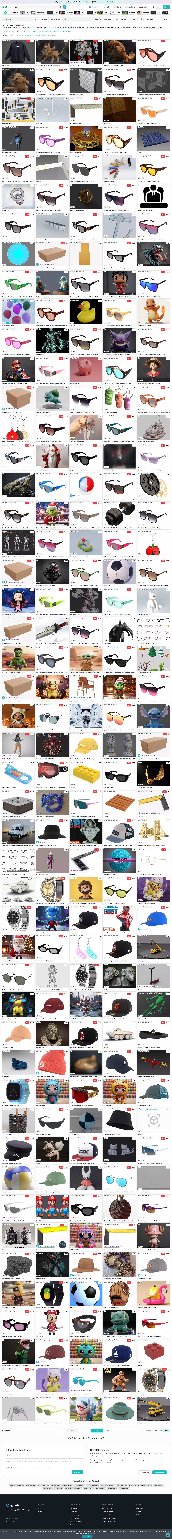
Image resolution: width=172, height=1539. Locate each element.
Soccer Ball (107, 585)
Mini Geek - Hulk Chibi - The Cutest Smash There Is (14, 672)
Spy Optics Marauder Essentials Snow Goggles (81, 1105)
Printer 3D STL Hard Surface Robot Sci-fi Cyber (14, 556)
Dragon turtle (5, 1076)
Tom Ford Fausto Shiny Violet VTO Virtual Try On (48, 152)
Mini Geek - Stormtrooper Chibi (78, 730)
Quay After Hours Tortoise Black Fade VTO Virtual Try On (16, 528)
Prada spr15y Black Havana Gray (78, 1221)
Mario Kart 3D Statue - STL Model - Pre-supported (14, 383)
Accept (87, 1536)
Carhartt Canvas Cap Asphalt (145, 1278)
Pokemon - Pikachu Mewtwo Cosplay (45, 1394)
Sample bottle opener (109, 181)
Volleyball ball (5, 1192)
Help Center (40, 1515)
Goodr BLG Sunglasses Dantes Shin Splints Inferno (151, 1336)
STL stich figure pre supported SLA (146, 730)
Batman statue (107, 643)
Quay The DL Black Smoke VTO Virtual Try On (115, 268)
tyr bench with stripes (41, 239)
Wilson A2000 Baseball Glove (111, 1307)
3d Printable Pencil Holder (9, 1134)
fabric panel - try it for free (76, 94)
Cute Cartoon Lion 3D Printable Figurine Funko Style (83, 903)
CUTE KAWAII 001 (108, 1105)
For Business (73, 1508)
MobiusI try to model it (76, 152)
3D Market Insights (107, 1512)
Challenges (138, 1511)
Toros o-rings (5, 210)
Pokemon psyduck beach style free (147, 1307)
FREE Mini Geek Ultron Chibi (77, 1018)
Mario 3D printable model (42, 1221)
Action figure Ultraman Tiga (43, 874)
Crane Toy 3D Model (143, 961)
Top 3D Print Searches (108, 1521)
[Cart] (153, 7)
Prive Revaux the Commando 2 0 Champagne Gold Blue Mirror (119, 1192)
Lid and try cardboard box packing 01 (147, 758)
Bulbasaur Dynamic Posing (43, 412)
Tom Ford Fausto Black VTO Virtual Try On (12, 239)
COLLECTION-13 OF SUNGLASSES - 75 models (149, 643)
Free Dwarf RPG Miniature (76, 614)
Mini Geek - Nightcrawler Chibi (43, 932)
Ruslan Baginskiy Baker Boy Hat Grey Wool (13, 1278)
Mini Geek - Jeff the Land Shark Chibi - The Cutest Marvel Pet (85, 1423)
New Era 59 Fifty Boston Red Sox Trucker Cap (115, 961)
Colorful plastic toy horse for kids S (79, 556)
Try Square (140, 816)
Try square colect (108, 1249)
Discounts (73, 1525)
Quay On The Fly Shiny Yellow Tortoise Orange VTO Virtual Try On (154, 585)
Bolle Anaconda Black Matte (43, 1134)
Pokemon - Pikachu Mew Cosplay (146, 903)
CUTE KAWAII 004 (74, 1365)
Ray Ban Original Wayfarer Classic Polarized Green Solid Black (119, 672)
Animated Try (40, 35)
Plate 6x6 (106, 816)
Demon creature (40, 354)
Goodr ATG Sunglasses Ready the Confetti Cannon (83, 816)
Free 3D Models (74, 1518)
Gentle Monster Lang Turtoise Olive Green (114, 903)
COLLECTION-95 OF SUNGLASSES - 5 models (13, 874)
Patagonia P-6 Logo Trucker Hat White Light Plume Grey (118, 845)
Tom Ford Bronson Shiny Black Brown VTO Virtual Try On (50, 94)
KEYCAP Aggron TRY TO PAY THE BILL (11, 94)
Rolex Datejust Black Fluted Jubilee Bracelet (149, 1394)
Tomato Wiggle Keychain (144, 556)
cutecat (106, 1163)
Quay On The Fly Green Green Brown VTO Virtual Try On (84, 585)
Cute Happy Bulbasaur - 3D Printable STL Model (116, 1336)
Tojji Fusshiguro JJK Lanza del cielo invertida (47, 643)
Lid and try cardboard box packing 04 (11, 701)
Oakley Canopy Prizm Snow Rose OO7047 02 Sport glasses (50, 787)
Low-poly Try (21, 35)
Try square (39, 181)
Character (56, 31)
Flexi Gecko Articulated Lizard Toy (78, 441)
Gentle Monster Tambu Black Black (45, 961)
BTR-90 (106, 1047)
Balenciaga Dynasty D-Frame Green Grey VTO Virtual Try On (119, 441)
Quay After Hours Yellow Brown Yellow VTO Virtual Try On (118, 325)
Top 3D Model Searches (109, 1518)
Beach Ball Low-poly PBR (76, 499)
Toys (39, 31)
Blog (38, 1508)
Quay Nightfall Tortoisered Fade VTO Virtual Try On (49, 210)
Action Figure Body (143, 1018)
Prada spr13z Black (108, 787)
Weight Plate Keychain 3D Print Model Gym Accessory (15, 441)
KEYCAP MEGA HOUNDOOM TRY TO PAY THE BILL (48, 65)
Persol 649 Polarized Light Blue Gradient (12, 1394)
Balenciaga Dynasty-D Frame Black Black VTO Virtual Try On (85, 239)
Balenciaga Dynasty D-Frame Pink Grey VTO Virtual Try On (50, 383)
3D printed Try (51, 35)
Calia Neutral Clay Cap (7, 1047)
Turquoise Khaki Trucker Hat (145, 1105)
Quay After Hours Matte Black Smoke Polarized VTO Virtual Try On (52, 672)
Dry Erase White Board (143, 1192)
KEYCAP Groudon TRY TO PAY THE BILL (114, 65)
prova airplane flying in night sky (146, 210)
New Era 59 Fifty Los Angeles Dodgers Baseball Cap (116, 1365)
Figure (68, 31)
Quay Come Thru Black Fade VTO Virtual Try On (82, 412)
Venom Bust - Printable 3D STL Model (45, 585)
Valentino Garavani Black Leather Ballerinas (149, 1047)
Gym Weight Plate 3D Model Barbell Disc (148, 499)
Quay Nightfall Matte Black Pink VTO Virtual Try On (116, 210)
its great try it (107, 123)
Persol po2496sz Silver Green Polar (45, 730)
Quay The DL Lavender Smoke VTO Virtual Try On (150, 470)
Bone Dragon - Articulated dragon (112, 1278)
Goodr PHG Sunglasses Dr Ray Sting (79, 1394)
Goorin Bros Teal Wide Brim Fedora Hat (114, 1423)
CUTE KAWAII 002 (40, 1105)
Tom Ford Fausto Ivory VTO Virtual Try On (148, 123)
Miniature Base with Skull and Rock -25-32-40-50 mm (83, 1076)
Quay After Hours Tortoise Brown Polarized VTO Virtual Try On (51, 325)
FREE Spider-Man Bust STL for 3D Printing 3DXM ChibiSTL (118, 932)
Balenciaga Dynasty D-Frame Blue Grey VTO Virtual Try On (50, 499)
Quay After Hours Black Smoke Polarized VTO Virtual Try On (85, 470)
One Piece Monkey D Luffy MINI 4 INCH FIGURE (47, 990)
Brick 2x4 (72, 787)
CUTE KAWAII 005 (74, 1249)
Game (63, 31)
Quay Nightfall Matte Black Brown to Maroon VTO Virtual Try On (120, 499)
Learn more (92, 1534)
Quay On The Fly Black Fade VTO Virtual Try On (149, 528)
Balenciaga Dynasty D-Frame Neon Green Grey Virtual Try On (17, 297)
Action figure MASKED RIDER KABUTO (45, 758)
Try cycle (140, 990)
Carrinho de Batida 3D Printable (146, 441)
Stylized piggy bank (75, 383)
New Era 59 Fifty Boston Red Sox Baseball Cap (81, 1047)
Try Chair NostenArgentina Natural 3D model (81, 701)
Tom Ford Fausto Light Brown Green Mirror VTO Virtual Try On (85, 528)
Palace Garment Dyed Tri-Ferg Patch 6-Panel (115, 1076)
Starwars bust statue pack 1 (9, 1249)
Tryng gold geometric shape (77, 210)
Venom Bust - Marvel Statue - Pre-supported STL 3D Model (152, 268)
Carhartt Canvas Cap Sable (43, 1365)
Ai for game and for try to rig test (10, 152)
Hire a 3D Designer (75, 1515)
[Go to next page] (97, 1430)
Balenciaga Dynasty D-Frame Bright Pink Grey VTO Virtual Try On (120, 556)
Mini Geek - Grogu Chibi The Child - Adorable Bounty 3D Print (85, 672)
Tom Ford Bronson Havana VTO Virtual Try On (115, 152)
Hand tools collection (7, 123)
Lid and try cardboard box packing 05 (11, 585)
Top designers (139, 1508)
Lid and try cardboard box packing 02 (11, 643)
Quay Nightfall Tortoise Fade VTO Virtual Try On (116, 94)
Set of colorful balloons (8, 325)
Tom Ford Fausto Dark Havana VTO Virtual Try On (48, 441)
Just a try (140, 152)
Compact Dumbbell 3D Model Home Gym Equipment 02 (118, 528)
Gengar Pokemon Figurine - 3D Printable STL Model (117, 354)
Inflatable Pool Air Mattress (9, 787)
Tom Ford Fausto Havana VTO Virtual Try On (149, 181)
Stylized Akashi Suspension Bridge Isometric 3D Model (151, 845)
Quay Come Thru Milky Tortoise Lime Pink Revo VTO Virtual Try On (120, 730)
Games (34, 31)
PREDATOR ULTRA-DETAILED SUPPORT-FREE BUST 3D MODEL (119, 758)
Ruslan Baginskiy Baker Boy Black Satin (12, 1163)
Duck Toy (72, 325)
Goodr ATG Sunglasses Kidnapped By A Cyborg (150, 1163)
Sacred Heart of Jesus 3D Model (44, 470)
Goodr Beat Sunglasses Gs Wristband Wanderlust (48, 1423)
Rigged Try (30, 35)
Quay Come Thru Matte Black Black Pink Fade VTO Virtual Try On (154, 701)
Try (25, 31)
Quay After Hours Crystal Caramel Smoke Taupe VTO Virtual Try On (154, 412)
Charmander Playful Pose (144, 325)
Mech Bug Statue (40, 1278)
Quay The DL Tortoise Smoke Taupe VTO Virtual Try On (151, 354)
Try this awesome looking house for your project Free (151, 94)
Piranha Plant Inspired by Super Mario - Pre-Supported (16, 1365)
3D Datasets (73, 1512)
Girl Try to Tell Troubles (8, 758)
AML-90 (4, 903)
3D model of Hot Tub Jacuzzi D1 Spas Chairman (14, 816)
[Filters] (142, 19)
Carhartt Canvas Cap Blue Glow (146, 932)
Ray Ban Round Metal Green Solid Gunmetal (13, 990)
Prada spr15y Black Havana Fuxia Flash (12, 1336)
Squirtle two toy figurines (42, 297)
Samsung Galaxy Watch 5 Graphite (45, 1307)
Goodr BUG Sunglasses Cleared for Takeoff (13, 1221)
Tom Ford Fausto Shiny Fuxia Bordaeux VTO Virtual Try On (16, 354)
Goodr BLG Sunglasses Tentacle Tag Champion (150, 1221)
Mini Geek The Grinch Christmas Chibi (45, 528)
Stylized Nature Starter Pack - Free (146, 672)
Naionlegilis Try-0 (74, 65)
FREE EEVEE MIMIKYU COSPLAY (10, 730)
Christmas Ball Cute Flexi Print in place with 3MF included (118, 1221)
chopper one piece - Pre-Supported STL (148, 1249)
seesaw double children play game (146, 1076)
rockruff (38, 1163)
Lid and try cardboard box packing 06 (11, 412)
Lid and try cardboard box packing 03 (45, 268)
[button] (61, 7)
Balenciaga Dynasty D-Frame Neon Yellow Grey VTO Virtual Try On (52, 614)
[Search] (64, 7)
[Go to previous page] (72, 1430)
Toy (29, 31)
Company (40, 1505)
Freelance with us (107, 1515)
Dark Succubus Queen (109, 470)
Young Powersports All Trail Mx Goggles (80, 1336)
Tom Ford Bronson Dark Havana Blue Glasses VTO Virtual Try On (120, 383)
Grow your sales (107, 1508)
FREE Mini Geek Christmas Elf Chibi (112, 701)
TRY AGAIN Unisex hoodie (8, 65)
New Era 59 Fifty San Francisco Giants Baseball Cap (116, 1018)
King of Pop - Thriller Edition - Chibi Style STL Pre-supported (119, 297)
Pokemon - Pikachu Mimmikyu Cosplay (46, 701)
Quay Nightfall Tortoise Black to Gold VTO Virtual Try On (84, 354)
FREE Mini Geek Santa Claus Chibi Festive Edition (14, 961)
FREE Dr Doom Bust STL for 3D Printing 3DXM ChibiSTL (84, 845)
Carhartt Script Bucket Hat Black (112, 1134)
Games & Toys (46, 31)
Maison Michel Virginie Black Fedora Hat (46, 845)
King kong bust (40, 1047)
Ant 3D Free (5, 1423)
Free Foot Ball (73, 1307)
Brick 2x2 (140, 1365)
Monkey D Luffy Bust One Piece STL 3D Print (149, 383)
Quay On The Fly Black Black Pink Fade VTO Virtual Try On (84, 643)
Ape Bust (106, 990)
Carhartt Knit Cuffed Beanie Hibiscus (45, 1076)
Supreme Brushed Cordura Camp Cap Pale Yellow (82, 758)
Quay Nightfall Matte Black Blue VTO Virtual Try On (150, 297)
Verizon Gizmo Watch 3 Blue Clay (10, 1105)
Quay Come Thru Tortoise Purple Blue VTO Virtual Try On (50, 556)
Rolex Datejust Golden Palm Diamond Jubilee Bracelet (50, 903)
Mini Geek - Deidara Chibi (8, 1307)
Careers (39, 1512)
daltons (140, 1134)
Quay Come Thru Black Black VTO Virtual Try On (82, 181)
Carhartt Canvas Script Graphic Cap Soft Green (48, 1192)
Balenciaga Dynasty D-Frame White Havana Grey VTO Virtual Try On (19, 470)
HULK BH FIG (107, 1394)
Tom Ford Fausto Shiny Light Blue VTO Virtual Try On (117, 614)
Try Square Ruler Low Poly (76, 123)
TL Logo (106, 239)
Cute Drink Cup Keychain (110, 412)
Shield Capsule (6, 268)
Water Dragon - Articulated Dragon (45, 816)
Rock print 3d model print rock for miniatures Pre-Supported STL (18, 499)
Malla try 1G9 (39, 123)
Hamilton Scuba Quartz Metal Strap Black (80, 990)
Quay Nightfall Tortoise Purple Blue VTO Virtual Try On (151, 239)
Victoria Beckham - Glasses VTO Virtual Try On (149, 874)
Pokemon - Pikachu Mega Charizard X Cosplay (13, 1018)
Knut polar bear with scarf (144, 614)
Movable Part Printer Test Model (78, 268)
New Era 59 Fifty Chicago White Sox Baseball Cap (82, 1163)
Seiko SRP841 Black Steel (8, 932)
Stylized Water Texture (109, 874)
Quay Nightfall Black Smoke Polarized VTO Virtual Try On (84, 297)
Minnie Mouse (39, 1336)
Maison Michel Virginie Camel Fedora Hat (80, 1278)
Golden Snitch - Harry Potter (145, 787)
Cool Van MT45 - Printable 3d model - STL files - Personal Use (17, 845)
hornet (72, 1192)
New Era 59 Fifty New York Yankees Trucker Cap (82, 932)
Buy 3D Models (74, 1505)
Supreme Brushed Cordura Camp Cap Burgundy (48, 1018)
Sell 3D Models (106, 1505)
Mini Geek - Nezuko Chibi (8, 614)
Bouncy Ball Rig (74, 1134)
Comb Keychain (74, 961)
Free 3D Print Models (76, 1521)
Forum (137, 1515)
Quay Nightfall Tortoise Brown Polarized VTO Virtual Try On (17, 181)
